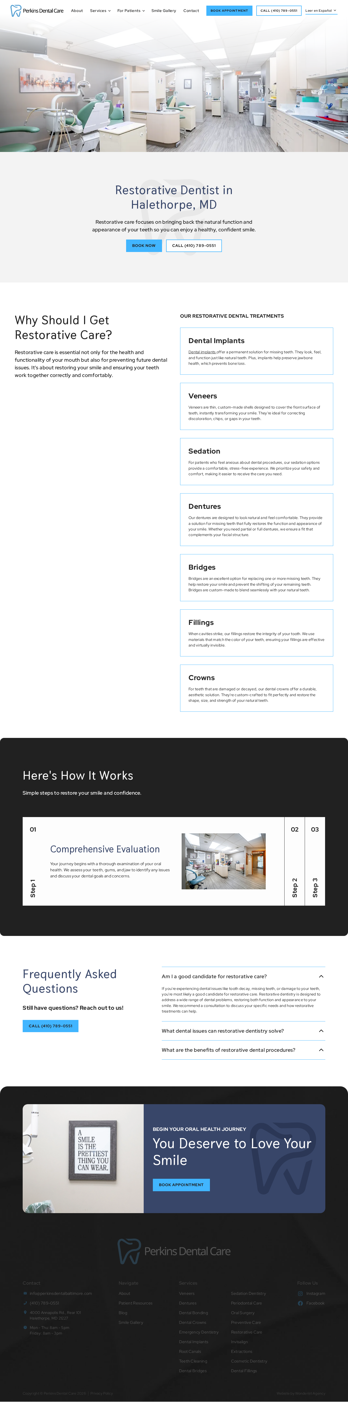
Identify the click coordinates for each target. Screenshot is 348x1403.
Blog (123, 1312)
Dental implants (203, 352)
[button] (99, 11)
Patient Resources (135, 1303)
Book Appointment (181, 1184)
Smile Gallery (164, 10)
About (77, 10)
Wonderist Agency (310, 1393)
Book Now (144, 245)
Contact (191, 10)
